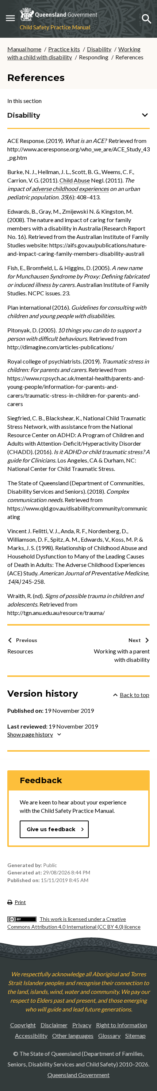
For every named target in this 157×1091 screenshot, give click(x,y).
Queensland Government (78, 1074)
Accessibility (31, 1035)
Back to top (134, 694)
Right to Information (121, 1024)
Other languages (72, 1035)
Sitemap (135, 1035)
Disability (99, 48)
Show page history (30, 734)
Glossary (109, 1035)
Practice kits (64, 48)
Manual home (24, 48)
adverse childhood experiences (70, 188)
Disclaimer (54, 1024)
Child (66, 180)
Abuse (82, 180)
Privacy (81, 1024)
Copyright (23, 1024)
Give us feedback (51, 829)
